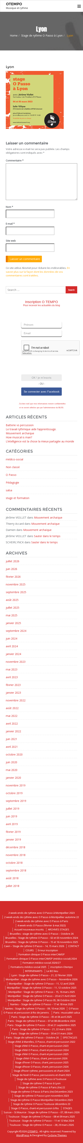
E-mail (10, 223)
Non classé (13, 467)
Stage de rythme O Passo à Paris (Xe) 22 (41, 1087)
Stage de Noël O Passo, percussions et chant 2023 (41, 1075)
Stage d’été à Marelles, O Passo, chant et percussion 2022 (41, 1041)
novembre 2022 (15, 700)
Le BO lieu (52, 971)
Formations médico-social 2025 (28, 967)
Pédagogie (12, 482)
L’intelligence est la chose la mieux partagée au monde (40, 441)
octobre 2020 (14, 754)
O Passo (11, 475)
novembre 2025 (15, 584)
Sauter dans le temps (47, 536)
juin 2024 (11, 638)
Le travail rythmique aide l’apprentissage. (31, 429)
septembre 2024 (16, 631)
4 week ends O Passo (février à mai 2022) (42, 925)
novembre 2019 (15, 785)
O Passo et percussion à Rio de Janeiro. (26, 1012)
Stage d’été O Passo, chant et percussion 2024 (42, 1050)
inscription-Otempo (61, 967)
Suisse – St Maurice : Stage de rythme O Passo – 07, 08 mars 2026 (42, 1112)
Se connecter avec (41, 391)
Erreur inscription (48, 950)
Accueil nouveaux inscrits (29, 929)
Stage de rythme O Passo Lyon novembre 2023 (41, 1095)
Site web (11, 240)
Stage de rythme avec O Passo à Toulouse (41, 1079)
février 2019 (13, 832)
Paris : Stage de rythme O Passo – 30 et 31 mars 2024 (41, 1033)
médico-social (14, 459)
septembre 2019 (16, 801)
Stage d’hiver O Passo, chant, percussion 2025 (42, 1062)
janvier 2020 (13, 777)
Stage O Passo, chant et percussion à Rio (35, 1108)
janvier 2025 (13, 623)
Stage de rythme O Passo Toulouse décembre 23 (41, 1104)
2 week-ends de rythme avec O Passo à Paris (41, 921)
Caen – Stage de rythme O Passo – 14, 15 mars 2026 (34, 946)
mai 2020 (11, 770)
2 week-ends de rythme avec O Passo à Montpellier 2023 (41, 913)
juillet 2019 (12, 808)
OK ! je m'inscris (41, 377)
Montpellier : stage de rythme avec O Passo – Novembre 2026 (41, 979)
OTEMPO (32, 1131)
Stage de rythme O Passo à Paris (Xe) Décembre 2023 (42, 1091)
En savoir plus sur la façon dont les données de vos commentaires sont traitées (38, 271)
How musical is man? (19, 437)
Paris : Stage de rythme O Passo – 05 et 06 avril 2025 (41, 1017)
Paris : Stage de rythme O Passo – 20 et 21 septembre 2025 (42, 1025)
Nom (9, 207)
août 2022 (12, 708)
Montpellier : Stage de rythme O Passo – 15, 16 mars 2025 (41, 992)
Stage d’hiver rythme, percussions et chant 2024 (41, 1070)
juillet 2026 (12, 561)
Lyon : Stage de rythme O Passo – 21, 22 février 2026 (41, 975)
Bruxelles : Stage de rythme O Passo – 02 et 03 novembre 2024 (41, 937)
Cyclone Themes (57, 1135)
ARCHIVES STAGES (58, 929)
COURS (29, 950)
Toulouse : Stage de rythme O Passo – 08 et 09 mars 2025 (41, 1116)
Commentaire (15, 160)
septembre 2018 (16, 870)
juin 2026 (11, 569)
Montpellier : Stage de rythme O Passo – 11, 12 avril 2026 (41, 983)
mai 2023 (11, 669)
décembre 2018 (15, 847)
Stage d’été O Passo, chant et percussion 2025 (42, 1054)
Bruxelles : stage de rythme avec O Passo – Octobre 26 (42, 933)
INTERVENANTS (33, 971)
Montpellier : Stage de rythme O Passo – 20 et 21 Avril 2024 (41, 996)
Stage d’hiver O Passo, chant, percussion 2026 (42, 1066)
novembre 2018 (15, 855)
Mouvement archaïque (20, 433)
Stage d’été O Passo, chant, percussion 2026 (41, 1058)
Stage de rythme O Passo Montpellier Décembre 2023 (41, 1100)
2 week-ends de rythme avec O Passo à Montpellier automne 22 (41, 917)
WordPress (22, 1135)
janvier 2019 (13, 839)
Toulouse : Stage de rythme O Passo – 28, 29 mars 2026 (42, 1125)
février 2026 (13, 576)
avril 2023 (12, 677)
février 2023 (13, 685)
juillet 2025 (12, 607)
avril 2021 (12, 747)
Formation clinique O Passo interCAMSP (42, 954)
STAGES (67, 1108)
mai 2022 (11, 716)
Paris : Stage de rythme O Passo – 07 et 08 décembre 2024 (41, 1021)
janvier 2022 (13, 731)
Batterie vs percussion (20, 425)
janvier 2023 (13, 692)
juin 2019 (11, 816)
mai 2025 (11, 615)
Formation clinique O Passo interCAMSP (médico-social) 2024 (42, 958)
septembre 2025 (16, 592)
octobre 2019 (14, 793)
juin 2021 (11, 739)
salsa (9, 490)
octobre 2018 (14, 862)
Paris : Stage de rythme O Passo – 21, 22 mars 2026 (41, 1029)
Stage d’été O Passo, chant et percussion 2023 (42, 1046)
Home (14, 35)
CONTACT (73, 946)
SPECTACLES (70, 1037)
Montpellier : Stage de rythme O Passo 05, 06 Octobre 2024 (42, 1000)
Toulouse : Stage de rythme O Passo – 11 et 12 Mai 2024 (41, 1120)
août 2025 (12, 600)
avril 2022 (12, 723)
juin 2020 (11, 762)
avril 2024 (12, 646)
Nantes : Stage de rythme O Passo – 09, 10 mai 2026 (35, 1008)
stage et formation (17, 498)
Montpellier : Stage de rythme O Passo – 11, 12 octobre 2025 (41, 987)
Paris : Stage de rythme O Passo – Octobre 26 (32, 1037)
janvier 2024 (13, 654)
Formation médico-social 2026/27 (42, 962)
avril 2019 (12, 824)
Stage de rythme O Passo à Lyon (42, 35)
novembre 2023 (15, 661)
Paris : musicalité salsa (66, 1012)
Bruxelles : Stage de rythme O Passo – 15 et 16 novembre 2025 (41, 942)
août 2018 (12, 878)
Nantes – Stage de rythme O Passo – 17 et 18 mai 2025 (41, 1004)
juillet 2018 (12, 886)
